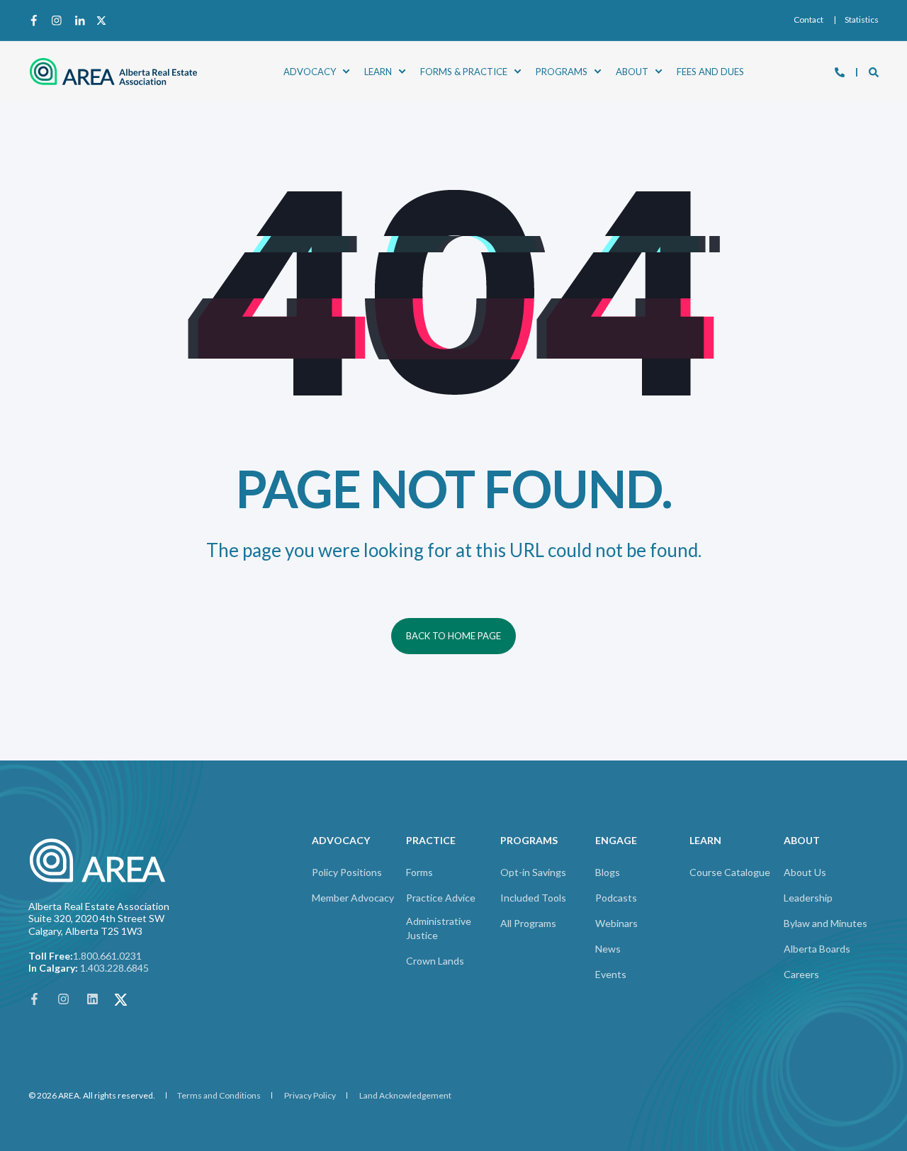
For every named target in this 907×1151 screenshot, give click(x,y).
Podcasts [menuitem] (616, 898)
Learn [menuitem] (705, 841)
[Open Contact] (840, 71)
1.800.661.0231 (107, 956)
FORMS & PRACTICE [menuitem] (463, 71)
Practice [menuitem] (431, 841)
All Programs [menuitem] (528, 923)
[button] (35, 1116)
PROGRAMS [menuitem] (561, 71)
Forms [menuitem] (419, 872)
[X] (98, 20)
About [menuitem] (802, 841)
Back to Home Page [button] (453, 635)
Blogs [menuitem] (607, 872)
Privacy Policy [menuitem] (310, 1095)
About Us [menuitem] (805, 872)
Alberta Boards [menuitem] (817, 949)
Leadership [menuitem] (808, 898)
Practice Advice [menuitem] (440, 898)
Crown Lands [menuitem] (435, 961)
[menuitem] (808, 20)
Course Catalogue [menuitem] (729, 872)
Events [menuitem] (610, 974)
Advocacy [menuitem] (341, 841)
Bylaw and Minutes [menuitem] (825, 923)
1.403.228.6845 (114, 968)
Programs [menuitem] (529, 841)
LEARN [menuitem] (378, 71)
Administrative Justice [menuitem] (438, 928)
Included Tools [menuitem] (533, 898)
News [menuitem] (608, 949)
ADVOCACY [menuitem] (309, 71)
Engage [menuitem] (616, 841)
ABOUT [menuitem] (632, 71)
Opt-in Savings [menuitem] (533, 872)
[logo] (99, 860)
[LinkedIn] (79, 20)
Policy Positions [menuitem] (347, 872)
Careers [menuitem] (801, 974)
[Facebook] (36, 20)
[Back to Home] (113, 71)
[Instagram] (56, 20)
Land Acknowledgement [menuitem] (405, 1095)
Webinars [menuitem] (616, 923)
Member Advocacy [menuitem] (353, 898)
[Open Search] (874, 71)
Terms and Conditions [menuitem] (219, 1095)
